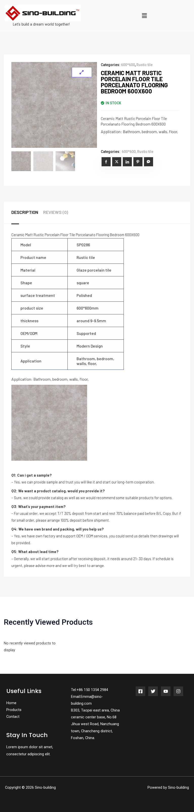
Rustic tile (144, 65)
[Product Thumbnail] (82, 72)
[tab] (27, 212)
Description (24, 212)
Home (11, 703)
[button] (144, 16)
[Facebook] (140, 691)
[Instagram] (178, 691)
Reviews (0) (55, 212)
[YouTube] (166, 691)
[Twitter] (153, 691)
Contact (12, 716)
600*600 (128, 65)
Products (13, 709)
